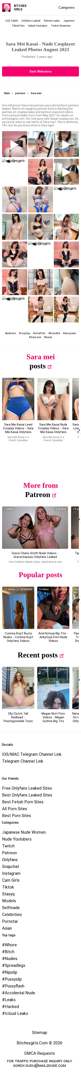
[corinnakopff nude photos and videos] (18, 608)
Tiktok (8, 887)
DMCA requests (39, 1053)
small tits (40, 333)
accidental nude (20, 992)
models (9, 900)
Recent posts (38, 655)
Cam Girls (11, 880)
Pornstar (10, 921)
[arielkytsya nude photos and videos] (53, 608)
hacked (12, 1006)
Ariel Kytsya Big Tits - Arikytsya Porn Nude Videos (53, 637)
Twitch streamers (61, 25)
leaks (10, 999)
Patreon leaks (52, 20)
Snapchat (10, 866)
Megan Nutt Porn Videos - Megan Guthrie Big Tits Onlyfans (53, 719)
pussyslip (13, 979)
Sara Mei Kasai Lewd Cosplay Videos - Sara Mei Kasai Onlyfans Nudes (18, 430)
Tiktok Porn (18, 25)
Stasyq (8, 893)
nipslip (11, 972)
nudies (11, 958)
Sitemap (39, 1032)
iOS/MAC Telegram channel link (31, 754)
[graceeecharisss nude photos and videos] (35, 527)
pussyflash (14, 985)
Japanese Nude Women (24, 832)
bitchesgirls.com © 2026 (39, 1042)
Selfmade (11, 907)
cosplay (25, 333)
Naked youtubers (37, 25)
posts (37, 366)
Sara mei (36, 337)
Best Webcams (41, 71)
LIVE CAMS (11, 20)
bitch (9, 951)
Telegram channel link (22, 761)
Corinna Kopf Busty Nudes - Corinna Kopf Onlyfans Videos (18, 637)
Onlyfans (10, 859)
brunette (55, 333)
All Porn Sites (14, 808)
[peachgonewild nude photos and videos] (18, 688)
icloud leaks (16, 1013)
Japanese (68, 20)
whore (11, 944)
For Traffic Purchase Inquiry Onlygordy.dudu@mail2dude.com (39, 1063)
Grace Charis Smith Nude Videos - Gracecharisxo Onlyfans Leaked (35, 555)
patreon (11, 333)
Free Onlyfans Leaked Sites (27, 788)
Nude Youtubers (17, 839)
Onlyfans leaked (30, 20)
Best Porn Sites (16, 815)
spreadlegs (15, 965)
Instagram (11, 873)
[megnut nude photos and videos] (53, 688)
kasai (49, 337)
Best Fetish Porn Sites (22, 801)
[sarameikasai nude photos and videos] (18, 399)
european (70, 333)
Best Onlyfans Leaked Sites (27, 795)
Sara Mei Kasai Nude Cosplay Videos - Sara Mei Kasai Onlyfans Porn (53, 430)
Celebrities (12, 914)
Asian (7, 928)
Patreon (37, 494)
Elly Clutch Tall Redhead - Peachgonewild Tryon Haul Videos (18, 719)
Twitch (8, 845)
